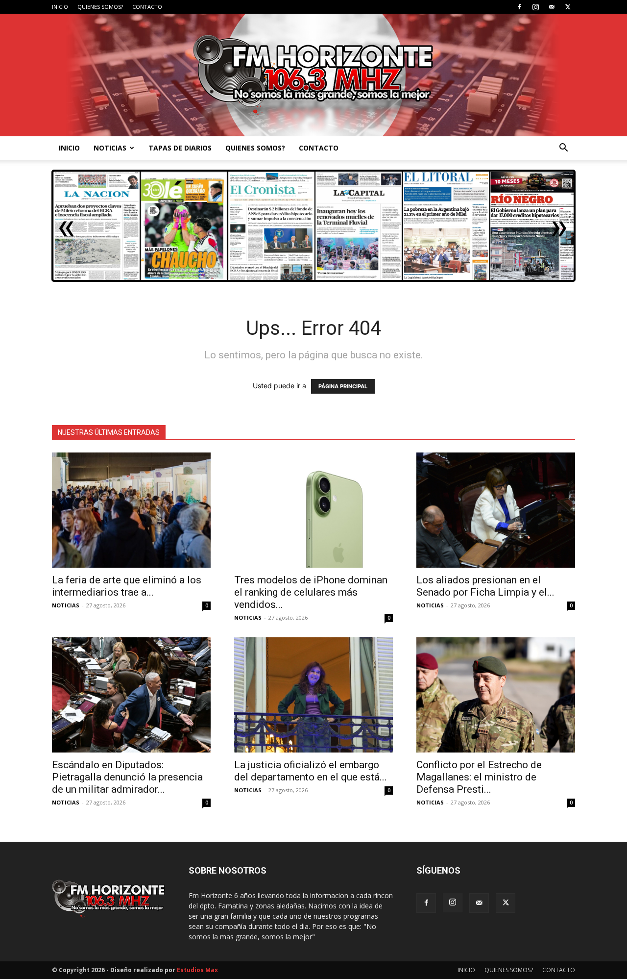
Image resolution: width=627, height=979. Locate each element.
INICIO (60, 6)
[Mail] (551, 7)
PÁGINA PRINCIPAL (342, 386)
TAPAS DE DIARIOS (180, 147)
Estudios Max (197, 970)
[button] (563, 148)
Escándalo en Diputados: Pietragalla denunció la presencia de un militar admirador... (127, 777)
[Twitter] (567, 7)
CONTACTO (147, 6)
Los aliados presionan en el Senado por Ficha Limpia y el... (485, 586)
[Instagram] (535, 7)
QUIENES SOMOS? (100, 6)
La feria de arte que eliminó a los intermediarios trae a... (126, 586)
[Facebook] (519, 7)
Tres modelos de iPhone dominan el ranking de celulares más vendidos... (310, 592)
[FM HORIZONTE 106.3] (313, 75)
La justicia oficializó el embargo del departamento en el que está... (310, 771)
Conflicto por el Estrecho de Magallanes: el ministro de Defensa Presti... (479, 777)
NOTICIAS (110, 147)
